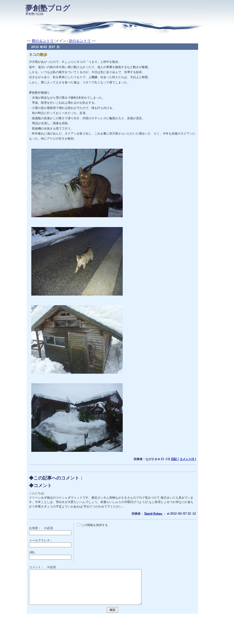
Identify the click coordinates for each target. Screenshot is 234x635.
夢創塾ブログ (48, 8)
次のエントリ (80, 41)
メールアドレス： (41, 540)
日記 (174, 459)
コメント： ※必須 (42, 567)
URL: (32, 552)
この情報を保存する (94, 525)
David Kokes (153, 513)
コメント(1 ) (188, 459)
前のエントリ (43, 41)
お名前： (36, 528)
